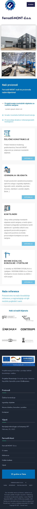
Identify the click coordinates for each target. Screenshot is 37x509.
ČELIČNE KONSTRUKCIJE (16, 139)
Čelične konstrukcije (8, 397)
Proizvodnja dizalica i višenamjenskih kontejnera (19, 121)
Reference (5, 455)
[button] (28, 158)
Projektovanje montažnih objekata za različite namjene (19, 104)
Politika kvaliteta (7, 460)
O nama (5, 450)
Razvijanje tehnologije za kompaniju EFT (15, 426)
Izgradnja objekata (8, 402)
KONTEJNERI (10, 214)
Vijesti (4, 465)
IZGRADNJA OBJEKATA (15, 175)
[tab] (18, 104)
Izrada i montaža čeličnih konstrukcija (20, 115)
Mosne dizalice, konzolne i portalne (16, 262)
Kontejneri (5, 412)
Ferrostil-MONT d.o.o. (9, 446)
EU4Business (25, 381)
